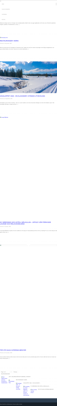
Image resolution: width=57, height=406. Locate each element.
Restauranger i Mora (9, 41)
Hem (3, 4)
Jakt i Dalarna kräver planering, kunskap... (20, 376)
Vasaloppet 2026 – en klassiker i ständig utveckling (22, 96)
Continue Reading (6, 29)
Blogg (3, 19)
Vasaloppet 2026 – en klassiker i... (32, 383)
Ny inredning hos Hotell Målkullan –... (40, 386)
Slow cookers (6, 9)
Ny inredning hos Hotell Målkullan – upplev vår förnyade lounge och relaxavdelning (25, 223)
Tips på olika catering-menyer (13, 350)
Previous (15, 371)
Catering (4, 14)
